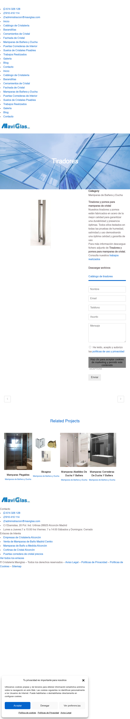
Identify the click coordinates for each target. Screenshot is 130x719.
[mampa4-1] (43, 224)
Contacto (8, 67)
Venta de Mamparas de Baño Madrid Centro (28, 542)
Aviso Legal (66, 713)
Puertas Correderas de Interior (20, 46)
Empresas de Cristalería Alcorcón (22, 537)
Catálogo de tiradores (100, 276)
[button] (83, 680)
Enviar (94, 377)
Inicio (6, 21)
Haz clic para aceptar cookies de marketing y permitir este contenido (107, 362)
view (18, 452)
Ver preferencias (72, 705)
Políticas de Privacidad (48, 713)
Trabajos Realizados (15, 54)
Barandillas (9, 30)
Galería (7, 59)
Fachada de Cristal (14, 38)
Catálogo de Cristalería (16, 25)
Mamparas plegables (18, 475)
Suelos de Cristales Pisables (19, 50)
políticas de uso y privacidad (108, 351)
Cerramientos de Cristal (16, 34)
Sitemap (16, 566)
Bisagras (46, 472)
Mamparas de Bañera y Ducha (20, 42)
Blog (6, 63)
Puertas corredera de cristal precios (23, 554)
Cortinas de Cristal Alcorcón (19, 550)
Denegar (44, 705)
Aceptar (18, 705)
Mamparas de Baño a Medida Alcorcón (25, 546)
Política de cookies (27, 713)
